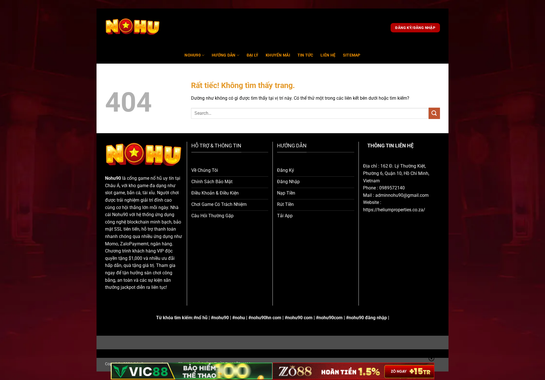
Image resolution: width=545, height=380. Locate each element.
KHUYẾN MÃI (278, 55)
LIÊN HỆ (328, 55)
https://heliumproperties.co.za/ (394, 209)
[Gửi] (434, 113)
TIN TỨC (305, 55)
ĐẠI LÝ (253, 55)
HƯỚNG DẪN (224, 55)
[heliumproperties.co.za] (132, 28)
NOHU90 (193, 55)
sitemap (351, 55)
